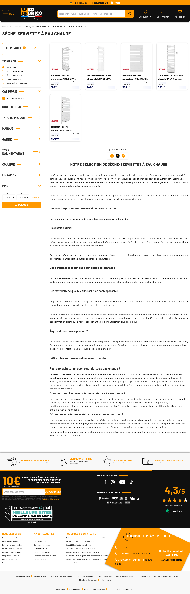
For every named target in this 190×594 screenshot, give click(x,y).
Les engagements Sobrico (12, 548)
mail (124, 547)
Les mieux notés (14, 79)
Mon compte (38, 538)
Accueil (5, 26)
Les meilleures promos (17, 83)
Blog (110, 589)
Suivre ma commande (42, 545)
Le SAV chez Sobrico (10, 559)
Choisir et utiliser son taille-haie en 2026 (80, 548)
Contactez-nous (40, 541)
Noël (86, 589)
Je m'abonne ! (53, 491)
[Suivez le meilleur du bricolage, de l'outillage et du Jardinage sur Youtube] (122, 482)
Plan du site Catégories (84, 576)
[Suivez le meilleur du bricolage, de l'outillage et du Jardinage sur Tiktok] (131, 482)
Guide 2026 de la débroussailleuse (78, 545)
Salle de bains (16, 26)
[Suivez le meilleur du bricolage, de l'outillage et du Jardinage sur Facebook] (105, 482)
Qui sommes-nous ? (9, 538)
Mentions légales (40, 576)
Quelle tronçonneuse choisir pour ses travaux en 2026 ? (86, 538)
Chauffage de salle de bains (34, 26)
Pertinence (11, 67)
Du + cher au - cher (15, 75)
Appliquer (21, 204)
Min (8, 193)
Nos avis (5, 563)
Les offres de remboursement (45, 555)
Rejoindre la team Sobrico (12, 545)
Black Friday (61, 589)
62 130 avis (180, 505)
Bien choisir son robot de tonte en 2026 (80, 541)
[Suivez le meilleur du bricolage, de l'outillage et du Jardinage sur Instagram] (113, 482)
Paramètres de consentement (61, 576)
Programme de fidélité (10, 555)
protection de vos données (50, 499)
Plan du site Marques (104, 576)
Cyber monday (74, 589)
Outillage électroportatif (125, 576)
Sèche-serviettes (55, 26)
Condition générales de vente (19, 576)
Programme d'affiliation (11, 541)
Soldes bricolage (98, 589)
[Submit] (129, 14)
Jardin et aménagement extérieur (166, 576)
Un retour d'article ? (41, 548)
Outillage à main (144, 576)
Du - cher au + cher (15, 71)
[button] (8, 13)
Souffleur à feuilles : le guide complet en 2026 (82, 552)
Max (22, 193)
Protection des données (43, 552)
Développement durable (125, 589)
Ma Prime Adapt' (40, 559)
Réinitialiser (35, 197)
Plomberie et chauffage (88, 580)
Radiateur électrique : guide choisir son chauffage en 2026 (87, 555)
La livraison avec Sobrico (11, 552)
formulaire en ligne (140, 553)
